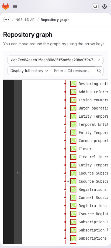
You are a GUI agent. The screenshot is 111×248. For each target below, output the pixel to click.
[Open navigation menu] (15, 6)
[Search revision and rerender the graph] (99, 70)
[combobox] (29, 70)
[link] (65, 83)
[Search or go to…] (95, 6)
